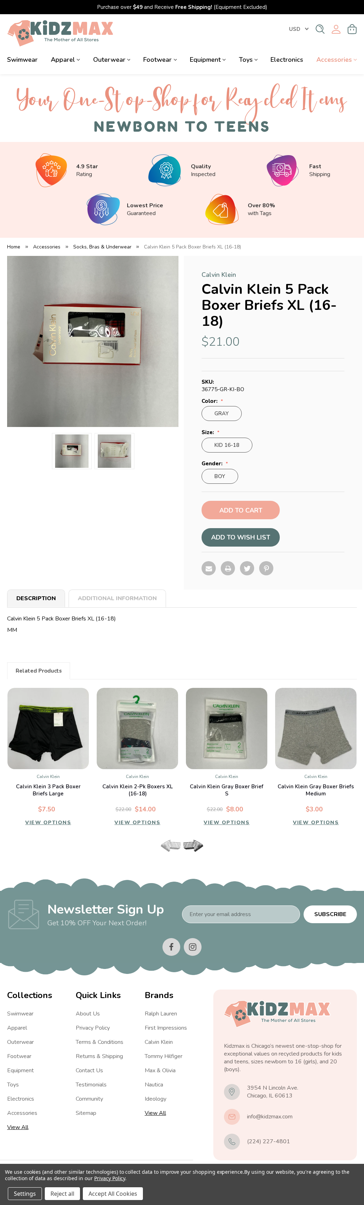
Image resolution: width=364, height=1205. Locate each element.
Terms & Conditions (99, 1042)
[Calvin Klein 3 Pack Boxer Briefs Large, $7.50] (48, 728)
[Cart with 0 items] (352, 29)
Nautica (154, 1085)
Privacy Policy (93, 1028)
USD (294, 29)
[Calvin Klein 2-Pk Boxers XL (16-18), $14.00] (137, 728)
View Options (48, 822)
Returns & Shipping (99, 1056)
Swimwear (22, 59)
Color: (210, 401)
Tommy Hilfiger (163, 1056)
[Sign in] (336, 29)
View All (17, 1127)
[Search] (320, 29)
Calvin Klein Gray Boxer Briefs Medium (316, 790)
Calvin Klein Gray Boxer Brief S (226, 790)
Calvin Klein (159, 1042)
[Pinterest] (266, 568)
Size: (208, 432)
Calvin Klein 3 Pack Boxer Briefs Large (48, 790)
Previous (171, 846)
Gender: (213, 463)
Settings (25, 1194)
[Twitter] (247, 568)
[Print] (228, 568)
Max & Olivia (160, 1070)
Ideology (155, 1099)
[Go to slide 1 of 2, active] (176, 854)
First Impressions (166, 1028)
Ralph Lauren (161, 1014)
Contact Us (89, 1070)
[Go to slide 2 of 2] (188, 854)
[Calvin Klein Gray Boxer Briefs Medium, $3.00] (316, 728)
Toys (246, 59)
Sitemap (86, 1113)
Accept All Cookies (113, 1194)
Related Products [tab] (39, 670)
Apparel (63, 59)
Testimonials (91, 1085)
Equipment (205, 59)
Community (89, 1099)
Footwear (157, 59)
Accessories (334, 59)
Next (193, 846)
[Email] (209, 568)
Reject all (62, 1194)
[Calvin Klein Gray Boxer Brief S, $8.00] (226, 728)
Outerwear (109, 59)
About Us (88, 1014)
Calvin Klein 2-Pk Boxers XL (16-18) (137, 790)
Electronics (287, 59)
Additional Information (117, 598)
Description (36, 598)
